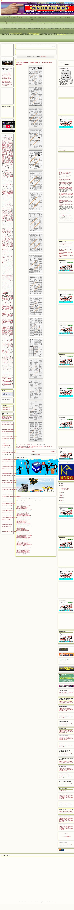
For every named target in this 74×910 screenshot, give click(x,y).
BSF (3, 165)
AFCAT (10, 138)
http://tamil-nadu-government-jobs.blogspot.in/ (24, 509)
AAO (6, 138)
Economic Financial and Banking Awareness (7, 203)
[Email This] (40, 444)
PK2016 (8, 296)
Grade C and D (8, 219)
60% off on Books (22, 446)
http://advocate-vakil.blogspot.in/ (8, 429)
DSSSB (37, 23)
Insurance (45, 21)
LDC (4, 251)
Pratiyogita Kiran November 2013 (65, 211)
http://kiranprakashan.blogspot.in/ (21, 531)
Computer (68, 21)
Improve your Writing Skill (6, 233)
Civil (2, 175)
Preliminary (4, 330)
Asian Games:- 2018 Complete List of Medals (65, 489)
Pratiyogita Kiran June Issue (7, 316)
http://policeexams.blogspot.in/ (21, 521)
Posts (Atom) (38, 454)
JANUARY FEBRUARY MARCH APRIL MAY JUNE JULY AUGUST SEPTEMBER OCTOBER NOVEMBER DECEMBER (66, 693)
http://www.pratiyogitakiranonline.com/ (22, 502)
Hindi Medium (33, 446)
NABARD (9, 265)
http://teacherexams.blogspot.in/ (21, 508)
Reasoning (56, 21)
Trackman (11, 364)
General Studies (7, 215)
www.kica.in (5, 377)
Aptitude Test (9, 146)
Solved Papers (5, 352)
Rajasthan (8, 339)
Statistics (10, 358)
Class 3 (7, 175)
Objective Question (8, 271)
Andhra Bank (4, 142)
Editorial (11, 205)
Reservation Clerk (6, 341)
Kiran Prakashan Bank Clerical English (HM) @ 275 (6, 78)
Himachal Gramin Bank (9, 227)
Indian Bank (4, 234)
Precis (10, 329)
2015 (61, 494)
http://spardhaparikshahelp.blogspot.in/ (22, 512)
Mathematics (62, 21)
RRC (4, 344)
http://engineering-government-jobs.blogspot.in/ (24, 544)
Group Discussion (39, 21)
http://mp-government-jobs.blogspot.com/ (23, 523)
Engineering (9, 207)
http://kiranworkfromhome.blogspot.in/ (22, 530)
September (63, 486)
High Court (7, 226)
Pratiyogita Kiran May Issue (7, 321)
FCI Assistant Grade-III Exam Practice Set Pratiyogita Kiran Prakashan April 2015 (66, 194)
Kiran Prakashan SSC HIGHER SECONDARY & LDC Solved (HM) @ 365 (6, 74)
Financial (7, 212)
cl (4, 175)
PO (2, 297)
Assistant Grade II (5, 151)
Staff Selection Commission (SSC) (17, 19)
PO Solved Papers (45, 446)
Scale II (3, 348)
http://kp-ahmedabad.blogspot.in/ (21, 529)
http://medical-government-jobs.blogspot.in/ (23, 524)
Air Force (11, 139)
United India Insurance (6, 368)
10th (7, 137)
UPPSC (5, 369)
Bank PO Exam (28, 446)
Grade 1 (7, 218)
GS (4, 225)
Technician (9, 362)
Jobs (55, 17)
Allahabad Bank (7, 140)
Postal (7, 300)
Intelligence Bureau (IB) (8, 238)
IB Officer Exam (8, 231)
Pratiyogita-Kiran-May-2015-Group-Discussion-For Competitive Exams (65, 183)
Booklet (11, 164)
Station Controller (4, 358)
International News (5, 240)
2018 (61, 485)
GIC (8, 216)
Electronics (5, 206)
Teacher (6, 361)
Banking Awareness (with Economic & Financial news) (12, 21)
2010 (61, 502)
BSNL (7, 165)
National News (4, 268)
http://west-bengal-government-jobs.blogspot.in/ (24, 505)
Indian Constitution (8, 235)
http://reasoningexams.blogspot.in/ (22, 514)
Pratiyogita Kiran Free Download (35, 19)
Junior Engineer (6, 244)
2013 (61, 497)
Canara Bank (9, 169)
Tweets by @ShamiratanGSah (5, 401)
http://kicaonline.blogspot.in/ (21, 536)
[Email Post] (38, 444)
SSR (12, 356)
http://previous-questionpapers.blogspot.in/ (9, 436)
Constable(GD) (4, 187)
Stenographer (4, 359)
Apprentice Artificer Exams (7, 144)
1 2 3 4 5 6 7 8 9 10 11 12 (64, 790)
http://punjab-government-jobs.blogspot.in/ (23, 517)
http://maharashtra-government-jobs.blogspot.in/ (11, 487)
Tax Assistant (7, 360)
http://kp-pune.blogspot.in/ (6, 445)
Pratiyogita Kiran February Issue (7, 310)
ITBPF (7, 241)
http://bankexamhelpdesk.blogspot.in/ (22, 553)
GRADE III (3, 220)
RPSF (12, 343)
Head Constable (9, 225)
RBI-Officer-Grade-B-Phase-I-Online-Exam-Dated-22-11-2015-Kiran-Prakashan (66, 173)
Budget (3, 166)
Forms (51, 21)
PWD (8, 333)
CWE (7, 195)
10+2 (3, 137)
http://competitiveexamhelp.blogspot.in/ (9, 494)
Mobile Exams (9, 261)
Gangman (10, 213)
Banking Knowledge (6, 164)
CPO (8, 188)
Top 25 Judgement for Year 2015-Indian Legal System (65, 216)
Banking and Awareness (8, 163)
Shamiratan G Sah (6, 407)
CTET (8, 189)
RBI (12, 339)
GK (32, 21)
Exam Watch (4, 211)
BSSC (10, 165)
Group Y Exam (10, 224)
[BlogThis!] (41, 444)
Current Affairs (45, 19)
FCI (10, 211)
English (15, 23)
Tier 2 (10, 363)
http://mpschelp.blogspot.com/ (21, 522)
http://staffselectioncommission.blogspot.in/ (23, 510)
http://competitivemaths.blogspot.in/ (22, 545)
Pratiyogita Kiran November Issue (7, 323)
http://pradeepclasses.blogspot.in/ (22, 520)
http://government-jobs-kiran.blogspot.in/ (23, 542)
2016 (61, 492)
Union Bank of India (7, 367)
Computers (9, 186)
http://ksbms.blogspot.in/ (6, 519)
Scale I (9, 347)
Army (10, 147)
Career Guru (24, 23)
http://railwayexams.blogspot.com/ (22, 516)
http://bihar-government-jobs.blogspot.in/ (23, 552)
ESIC (12, 209)
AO (5, 143)
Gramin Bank (9, 221)
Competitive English (9, 180)
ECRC (7, 205)
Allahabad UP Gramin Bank (6, 141)
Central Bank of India (9, 172)
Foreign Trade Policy (5, 213)
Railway (8, 19)
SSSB (4, 357)
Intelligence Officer (7, 239)
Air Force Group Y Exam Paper (64, 179)
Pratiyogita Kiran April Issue (7, 304)
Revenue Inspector (7, 342)
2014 (61, 495)
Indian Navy (4, 236)
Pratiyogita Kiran (9, 302)
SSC (7, 355)
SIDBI (3, 350)
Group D (4, 222)
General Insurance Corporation (7, 214)
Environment (3, 209)
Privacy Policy (70, 23)
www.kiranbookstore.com (25, 447)
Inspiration (20, 17)
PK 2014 (6, 295)
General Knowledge (26, 21)
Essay (4, 210)
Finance (3, 212)
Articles (3, 148)
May (71, 844)
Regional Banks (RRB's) (8, 340)
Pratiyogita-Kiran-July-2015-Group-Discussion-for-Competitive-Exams (65, 188)
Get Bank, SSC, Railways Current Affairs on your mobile (65, 659)
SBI (3, 19)
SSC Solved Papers (7, 355)
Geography (9, 23)
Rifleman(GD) (4, 343)
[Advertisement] (66, 51)
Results (11, 341)
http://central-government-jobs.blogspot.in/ (23, 551)
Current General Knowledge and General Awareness (7, 192)
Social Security (8, 351)
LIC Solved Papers (6, 252)
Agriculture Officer (5, 139)
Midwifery (3, 261)
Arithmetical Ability (5, 147)
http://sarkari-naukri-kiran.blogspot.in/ (22, 513)
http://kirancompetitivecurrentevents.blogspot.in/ (24, 535)
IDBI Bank (9, 232)
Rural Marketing (4, 345)
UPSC (26, 19)
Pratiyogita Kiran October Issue (7, 325)
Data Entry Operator (7, 196)
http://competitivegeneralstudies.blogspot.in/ (23, 546)
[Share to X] (42, 444)
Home (4, 17)
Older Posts (53, 451)
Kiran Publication (13, 17)
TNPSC (7, 364)
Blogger (55, 901)
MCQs (4, 260)
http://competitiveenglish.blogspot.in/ (22, 549)
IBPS (3, 232)
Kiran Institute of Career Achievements (7, 245)
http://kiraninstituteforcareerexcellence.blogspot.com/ (11, 496)
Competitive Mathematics (7, 182)
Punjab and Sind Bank (8, 331)
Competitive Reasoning (6, 184)
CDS (4, 171)
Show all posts (43, 56)
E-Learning (43, 23)
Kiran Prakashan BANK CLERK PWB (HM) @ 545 (6, 82)
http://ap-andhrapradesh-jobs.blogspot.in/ (9, 531)
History (4, 23)
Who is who (7, 375)
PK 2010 (8, 290)
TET (19, 23)
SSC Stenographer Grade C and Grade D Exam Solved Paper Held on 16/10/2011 (66, 201)
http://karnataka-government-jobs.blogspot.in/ (23, 537)
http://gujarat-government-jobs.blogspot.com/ (10, 484)
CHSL (6, 174)
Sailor (8, 345)
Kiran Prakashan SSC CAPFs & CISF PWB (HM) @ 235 (7, 71)
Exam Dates (52, 19)
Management (8, 255)
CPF (5, 188)
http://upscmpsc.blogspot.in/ (7, 524)
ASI (5, 149)
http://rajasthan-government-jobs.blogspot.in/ (23, 515)
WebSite (25, 17)
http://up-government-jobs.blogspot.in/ (22, 507)
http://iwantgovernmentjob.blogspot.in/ (22, 538)
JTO (12, 243)
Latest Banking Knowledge (64, 661)
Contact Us (60, 17)
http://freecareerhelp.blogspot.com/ (22, 543)
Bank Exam (4, 159)
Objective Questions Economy (7, 275)
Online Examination (33, 17)
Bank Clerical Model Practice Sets (7, 157)
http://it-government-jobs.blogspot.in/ (22, 539)
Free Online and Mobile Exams (52, 23)
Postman (11, 300)
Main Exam (4, 254)
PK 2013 (11, 294)
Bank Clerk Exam (6, 158)
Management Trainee (8, 257)
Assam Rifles (4, 150)
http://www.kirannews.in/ (6, 526)
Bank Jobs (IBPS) (68, 17)
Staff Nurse (9, 357)
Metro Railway (8, 260)
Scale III (7, 348)
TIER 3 (3, 364)
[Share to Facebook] (43, 444)
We (7, 17)
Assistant (9, 150)
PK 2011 (4, 292)
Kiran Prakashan (39, 446)
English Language (6, 208)
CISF (10, 174)
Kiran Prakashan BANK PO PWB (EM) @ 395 (7, 85)
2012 (61, 498)
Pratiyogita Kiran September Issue (7, 328)
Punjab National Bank (5, 332)
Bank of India (7, 160)
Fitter (11, 212)
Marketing (9, 258)
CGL (4, 173)
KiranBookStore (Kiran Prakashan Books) (45, 17)
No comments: (33, 444)
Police (12, 299)
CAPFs (3, 170)
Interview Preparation (60, 19)
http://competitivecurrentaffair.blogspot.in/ (23, 550)
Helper (3, 226)
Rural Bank (9, 344)
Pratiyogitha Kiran (4, 329)
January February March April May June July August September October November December (7, 418)
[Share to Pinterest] (44, 444)
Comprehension (31, 23)
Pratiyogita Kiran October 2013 (64, 213)
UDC (6, 366)
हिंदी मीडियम (31, 447)
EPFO (8, 209)
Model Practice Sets (7, 262)
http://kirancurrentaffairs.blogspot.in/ (22, 534)
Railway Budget (6, 335)
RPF (8, 343)
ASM (10, 149)
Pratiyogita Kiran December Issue (7, 308)
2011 (61, 500)
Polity (4, 300)
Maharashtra (4, 253)
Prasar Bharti (5, 301)
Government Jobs (63, 23)
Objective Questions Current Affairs (7, 273)
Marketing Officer (5, 259)
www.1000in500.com (66, 833)
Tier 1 (6, 363)
